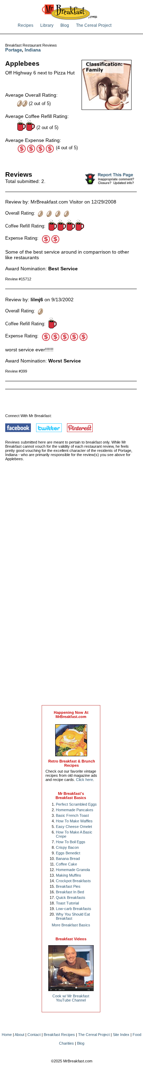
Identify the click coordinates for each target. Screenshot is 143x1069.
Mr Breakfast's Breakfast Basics (71, 795)
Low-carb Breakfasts (73, 909)
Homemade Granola (73, 870)
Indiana (33, 50)
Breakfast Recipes (59, 1034)
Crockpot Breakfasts (73, 881)
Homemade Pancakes (74, 810)
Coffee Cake (66, 864)
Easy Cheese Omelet (74, 826)
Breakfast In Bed (70, 892)
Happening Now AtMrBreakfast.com (71, 714)
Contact (34, 1034)
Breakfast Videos (71, 939)
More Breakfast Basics (71, 925)
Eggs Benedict (68, 853)
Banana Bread (68, 858)
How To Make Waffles (74, 821)
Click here (84, 779)
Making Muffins (68, 875)
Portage (13, 50)
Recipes (25, 25)
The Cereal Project (93, 25)
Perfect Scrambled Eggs (76, 804)
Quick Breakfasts (70, 897)
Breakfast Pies (68, 886)
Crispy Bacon (67, 847)
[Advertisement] (71, 590)
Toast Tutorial (67, 903)
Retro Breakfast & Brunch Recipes (71, 763)
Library (46, 25)
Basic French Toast (72, 815)
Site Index (121, 1034)
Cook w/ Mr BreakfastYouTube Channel (70, 998)
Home (7, 1034)
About (19, 1034)
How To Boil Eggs (70, 842)
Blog (64, 25)
